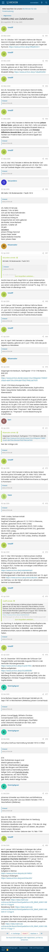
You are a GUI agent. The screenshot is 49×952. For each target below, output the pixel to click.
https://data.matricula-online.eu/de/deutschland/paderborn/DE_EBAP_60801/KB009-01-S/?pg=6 (24, 909)
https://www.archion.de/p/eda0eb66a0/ (17, 570)
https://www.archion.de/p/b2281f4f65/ (16, 873)
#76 (46, 655)
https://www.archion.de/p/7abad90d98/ (30, 72)
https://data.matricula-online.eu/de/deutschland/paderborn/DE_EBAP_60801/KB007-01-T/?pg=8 (24, 902)
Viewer (4, 101)
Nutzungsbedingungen (10, 948)
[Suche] (46, 2)
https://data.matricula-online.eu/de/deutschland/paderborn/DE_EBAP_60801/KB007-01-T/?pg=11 (24, 926)
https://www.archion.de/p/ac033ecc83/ (16, 878)
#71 (46, 428)
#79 (46, 793)
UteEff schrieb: (8, 601)
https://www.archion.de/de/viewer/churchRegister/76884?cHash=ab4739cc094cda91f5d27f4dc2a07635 (24, 379)
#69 (46, 337)
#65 (46, 159)
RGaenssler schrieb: (9, 432)
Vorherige (16, 933)
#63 (46, 86)
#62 (46, 61)
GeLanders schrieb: (9, 258)
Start (3, 950)
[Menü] (3, 2)
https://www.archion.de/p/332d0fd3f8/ (16, 670)
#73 (46, 503)
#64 (46, 119)
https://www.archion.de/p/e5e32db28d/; (22, 577)
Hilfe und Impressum (36, 948)
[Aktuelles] (42, 2)
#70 (46, 367)
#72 (46, 468)
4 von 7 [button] (25, 933)
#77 (46, 694)
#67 (46, 253)
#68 (46, 301)
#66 (46, 189)
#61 (46, 36)
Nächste (33, 933)
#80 (46, 845)
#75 (46, 596)
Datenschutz (23, 948)
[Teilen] (43, 36)
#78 (46, 739)
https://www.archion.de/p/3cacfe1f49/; (16, 666)
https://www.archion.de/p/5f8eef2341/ (24, 47)
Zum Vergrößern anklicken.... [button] (24, 276)
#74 (46, 552)
